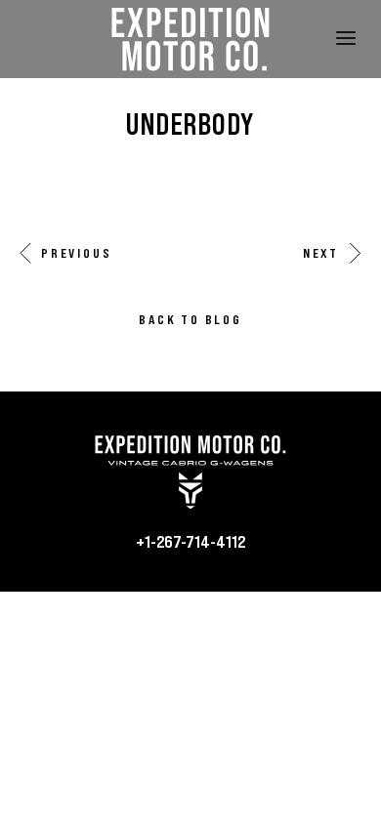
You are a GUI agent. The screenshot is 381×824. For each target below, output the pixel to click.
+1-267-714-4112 (190, 541)
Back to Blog (190, 318)
